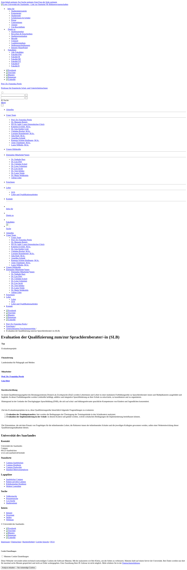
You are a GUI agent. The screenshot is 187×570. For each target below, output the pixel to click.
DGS (52, 542)
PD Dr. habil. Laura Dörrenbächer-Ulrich (27, 124)
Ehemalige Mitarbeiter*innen (17, 155)
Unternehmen (16, 22)
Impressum (5, 542)
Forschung (10, 182)
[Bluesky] (10, 75)
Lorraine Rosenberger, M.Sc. (22, 133)
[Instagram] (11, 77)
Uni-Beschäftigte (18, 27)
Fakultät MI (16, 59)
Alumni (14, 25)
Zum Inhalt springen (9, 2)
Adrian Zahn (16, 178)
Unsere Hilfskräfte (13, 149)
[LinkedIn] (11, 79)
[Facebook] (11, 70)
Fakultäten (12, 50)
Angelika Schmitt (18, 138)
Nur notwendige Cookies (26, 568)
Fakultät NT (16, 61)
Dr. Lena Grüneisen (19, 166)
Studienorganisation (19, 36)
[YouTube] (11, 72)
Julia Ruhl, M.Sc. (18, 136)
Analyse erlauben (8, 568)
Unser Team (11, 115)
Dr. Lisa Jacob (17, 168)
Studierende (16, 15)
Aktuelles (10, 109)
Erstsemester (16, 13)
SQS (13, 192)
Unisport (14, 41)
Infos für (11, 9)
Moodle (14, 38)
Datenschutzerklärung (131, 563)
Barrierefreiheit (29, 542)
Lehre (8, 188)
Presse (13, 20)
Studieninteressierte (19, 11)
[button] (5, 100)
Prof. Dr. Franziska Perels (21, 120)
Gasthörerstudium (18, 43)
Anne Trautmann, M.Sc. (21, 143)
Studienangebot (17, 32)
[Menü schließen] (2, 105)
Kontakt (9, 199)
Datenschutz (16, 542)
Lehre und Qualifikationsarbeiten (24, 194)
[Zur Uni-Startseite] (23, 4)
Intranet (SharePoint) (19, 48)
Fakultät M (15, 57)
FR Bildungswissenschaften (57, 4)
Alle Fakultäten (17, 52)
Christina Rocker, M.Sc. (21, 131)
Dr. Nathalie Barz (18, 159)
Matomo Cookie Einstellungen (16, 556)
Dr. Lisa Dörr (16, 162)
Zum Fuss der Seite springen (45, 2)
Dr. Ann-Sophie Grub (20, 129)
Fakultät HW (16, 54)
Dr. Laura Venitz (18, 173)
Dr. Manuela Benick (19, 122)
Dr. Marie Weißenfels (19, 175)
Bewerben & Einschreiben (21, 34)
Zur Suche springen (26, 2)
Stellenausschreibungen (20, 45)
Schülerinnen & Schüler (20, 18)
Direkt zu (11, 29)
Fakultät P (15, 64)
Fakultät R (15, 66)
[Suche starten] (26, 95)
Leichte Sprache (42, 542)
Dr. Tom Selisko (17, 171)
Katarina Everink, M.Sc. (21, 127)
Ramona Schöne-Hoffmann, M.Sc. (25, 140)
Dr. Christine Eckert (19, 164)
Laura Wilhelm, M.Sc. (20, 145)
